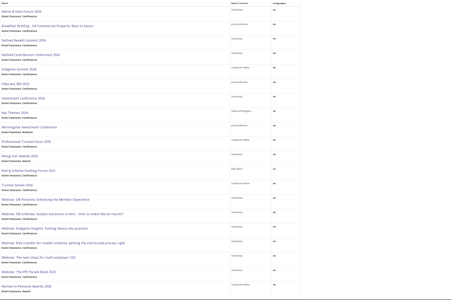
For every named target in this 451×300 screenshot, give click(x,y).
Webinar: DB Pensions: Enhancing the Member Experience (45, 199)
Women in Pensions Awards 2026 (26, 286)
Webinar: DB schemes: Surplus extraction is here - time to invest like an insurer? (62, 214)
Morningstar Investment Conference (29, 127)
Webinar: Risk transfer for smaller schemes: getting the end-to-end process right (63, 243)
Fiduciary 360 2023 (15, 84)
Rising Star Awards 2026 (20, 156)
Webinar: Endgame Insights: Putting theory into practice (45, 228)
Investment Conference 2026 (23, 98)
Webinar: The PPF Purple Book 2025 (29, 272)
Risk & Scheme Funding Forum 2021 (29, 170)
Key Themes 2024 (15, 113)
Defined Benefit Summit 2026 (24, 40)
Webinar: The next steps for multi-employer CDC (39, 257)
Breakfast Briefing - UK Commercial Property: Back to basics (47, 26)
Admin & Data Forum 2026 (21, 11)
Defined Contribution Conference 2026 (31, 55)
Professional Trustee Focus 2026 (26, 141)
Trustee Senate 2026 (17, 185)
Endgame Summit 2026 (19, 69)
